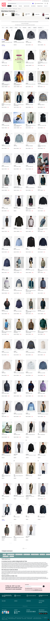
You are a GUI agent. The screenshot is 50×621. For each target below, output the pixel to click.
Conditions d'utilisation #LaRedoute (12, 618)
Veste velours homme (27, 554)
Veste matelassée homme (35, 554)
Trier (3, 27)
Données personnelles (19, 618)
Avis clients (6, 618)
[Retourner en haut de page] (48, 619)
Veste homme (12, 556)
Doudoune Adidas (42, 554)
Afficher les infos (25, 606)
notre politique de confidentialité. (37, 590)
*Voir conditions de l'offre (28, 588)
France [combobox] (46, 617)
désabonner (36, 589)
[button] (47, 3)
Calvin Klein (4, 554)
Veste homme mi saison (10, 554)
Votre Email (27, 584)
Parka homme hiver (5, 556)
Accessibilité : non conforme (5, 619)
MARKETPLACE (40, 602)
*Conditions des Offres (29, 618)
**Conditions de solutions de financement (37, 618)
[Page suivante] (26, 548)
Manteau (19, 8)
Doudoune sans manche (19, 554)
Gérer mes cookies (24, 618)
